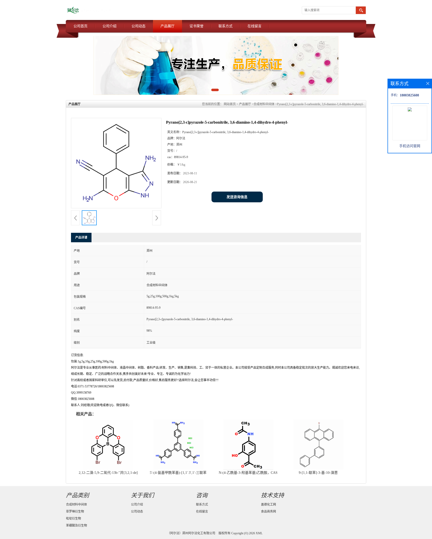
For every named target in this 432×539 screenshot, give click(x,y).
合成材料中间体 (264, 104)
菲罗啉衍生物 (75, 511)
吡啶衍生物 (73, 518)
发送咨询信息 (237, 197)
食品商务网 (268, 511)
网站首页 (230, 104)
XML (259, 533)
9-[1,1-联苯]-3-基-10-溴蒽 (318, 473)
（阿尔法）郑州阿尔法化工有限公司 (191, 533)
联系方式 (225, 26)
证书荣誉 (197, 26)
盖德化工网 (268, 504)
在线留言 (255, 26)
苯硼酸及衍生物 (76, 525)
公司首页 (81, 26)
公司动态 (139, 26)
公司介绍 (109, 26)
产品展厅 (167, 26)
